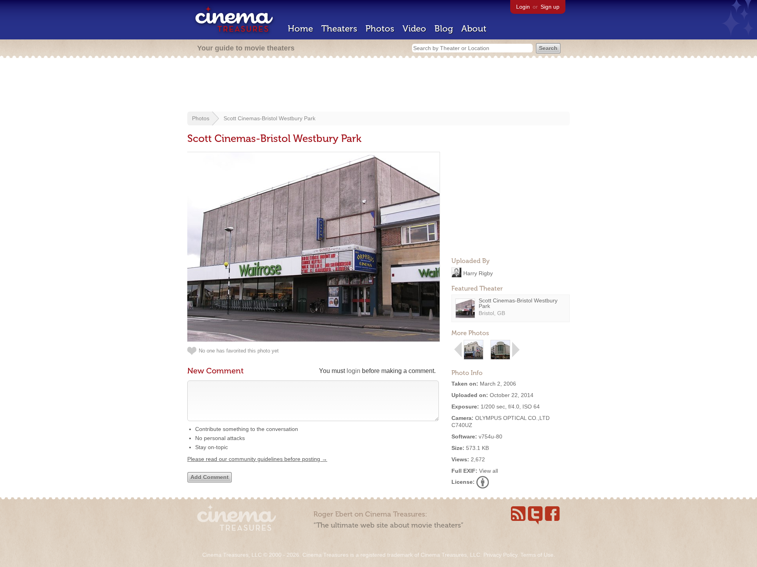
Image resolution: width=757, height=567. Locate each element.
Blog (443, 28)
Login (523, 7)
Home (300, 28)
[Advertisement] (378, 85)
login (353, 370)
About (474, 28)
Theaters (339, 28)
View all (488, 471)
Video (414, 28)
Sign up (550, 7)
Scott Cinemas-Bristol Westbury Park (269, 118)
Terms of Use (537, 555)
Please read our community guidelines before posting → (257, 459)
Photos (379, 28)
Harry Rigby (478, 273)
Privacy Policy (500, 555)
